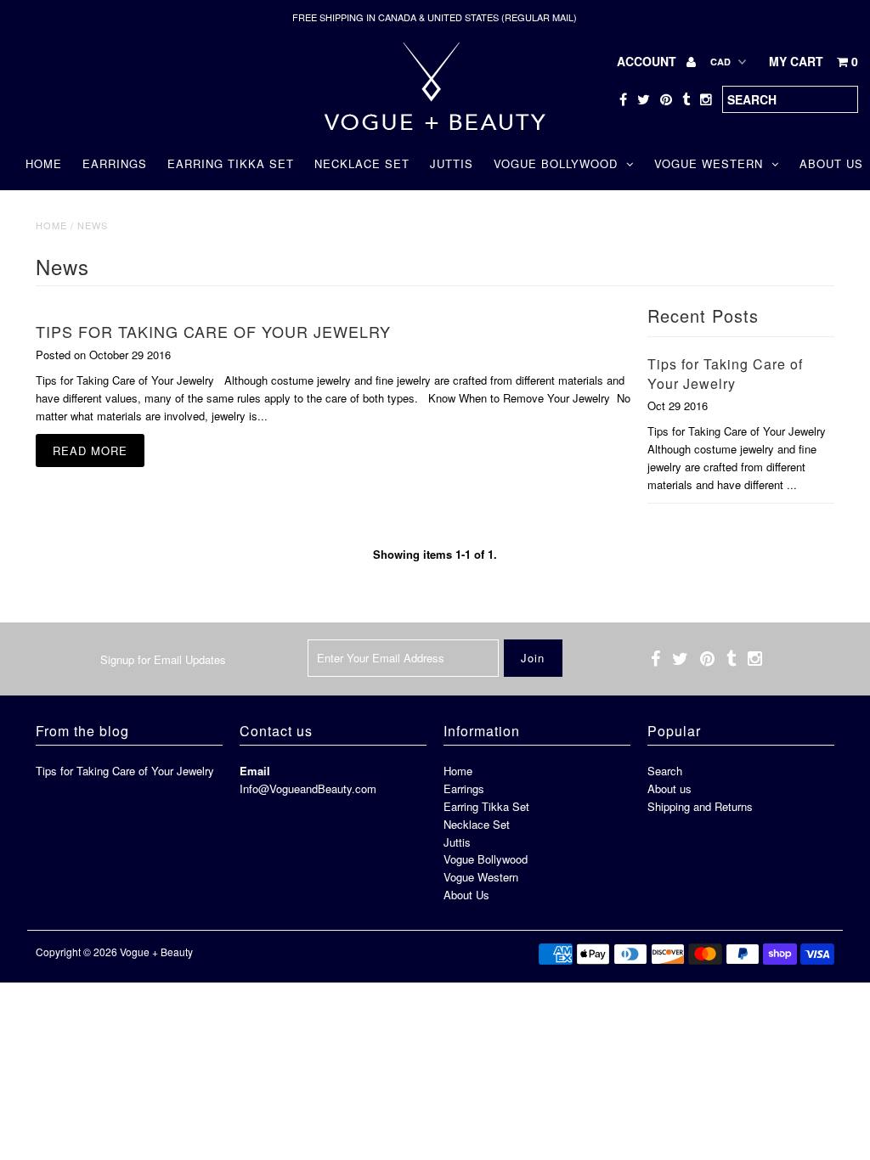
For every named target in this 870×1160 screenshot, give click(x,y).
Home (43, 163)
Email (255, 771)
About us (669, 788)
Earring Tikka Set (230, 163)
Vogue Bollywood (556, 163)
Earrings (114, 163)
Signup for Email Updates (163, 659)
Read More (90, 450)
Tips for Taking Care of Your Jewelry (213, 331)
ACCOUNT (648, 61)
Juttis (451, 163)
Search (664, 771)
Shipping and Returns (700, 806)
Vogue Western (708, 163)
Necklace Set (362, 163)
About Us (466, 895)
